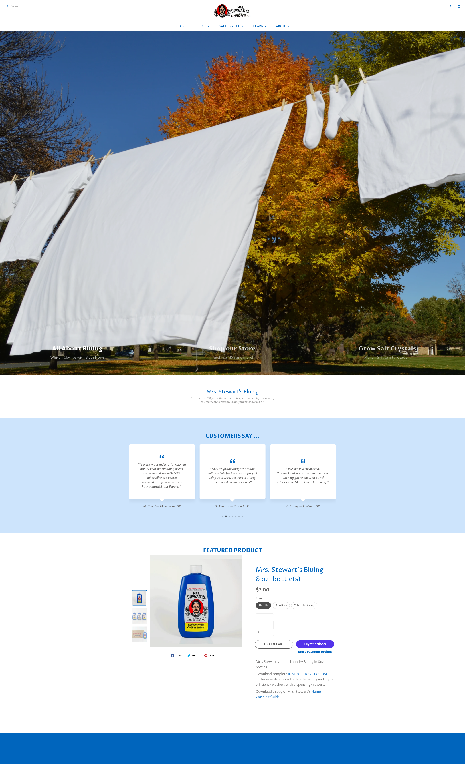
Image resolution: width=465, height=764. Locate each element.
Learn (259, 26)
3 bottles (281, 605)
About (282, 26)
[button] (222, 516)
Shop (180, 26)
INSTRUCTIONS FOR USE (308, 674)
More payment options (315, 652)
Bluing (201, 26)
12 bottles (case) (304, 605)
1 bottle (263, 605)
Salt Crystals (231, 26)
